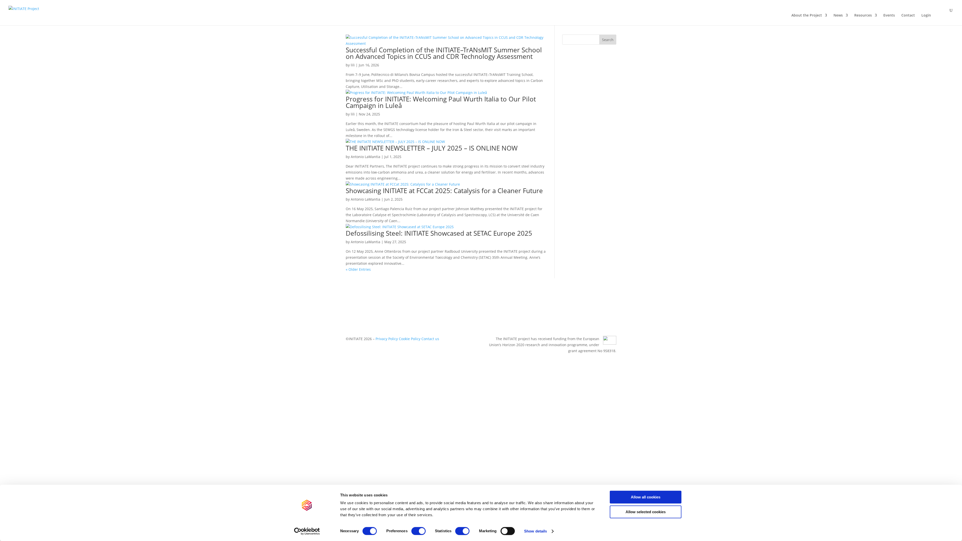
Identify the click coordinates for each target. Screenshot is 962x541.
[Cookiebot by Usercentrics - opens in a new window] (307, 531)
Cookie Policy (409, 338)
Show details (535, 531)
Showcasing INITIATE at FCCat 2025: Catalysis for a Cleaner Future (444, 190)
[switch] (418, 531)
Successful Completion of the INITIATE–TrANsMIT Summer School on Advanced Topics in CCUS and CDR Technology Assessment (444, 53)
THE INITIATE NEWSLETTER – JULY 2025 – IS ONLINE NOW (432, 148)
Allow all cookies (645, 497)
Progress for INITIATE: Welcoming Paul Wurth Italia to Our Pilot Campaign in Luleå (441, 102)
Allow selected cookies (646, 512)
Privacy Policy (387, 338)
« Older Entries (358, 269)
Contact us (430, 338)
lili (353, 65)
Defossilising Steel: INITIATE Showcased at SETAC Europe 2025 (439, 233)
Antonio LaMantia (365, 156)
